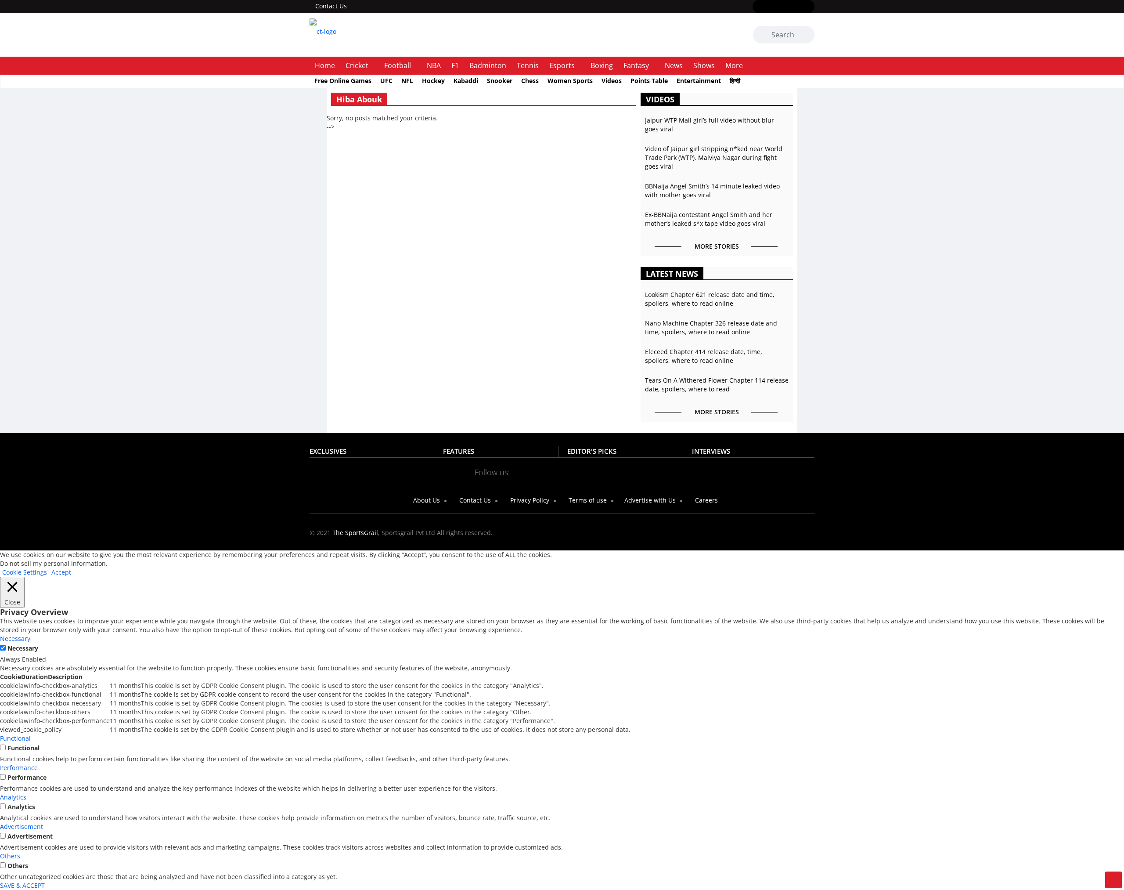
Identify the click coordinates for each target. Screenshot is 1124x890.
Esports (562, 65)
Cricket (357, 65)
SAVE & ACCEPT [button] (22, 885)
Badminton (487, 65)
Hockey (433, 80)
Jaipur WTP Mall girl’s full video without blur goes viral (709, 124)
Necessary (22, 648)
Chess (530, 80)
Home (325, 65)
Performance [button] (19, 767)
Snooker (499, 80)
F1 (455, 65)
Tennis (528, 65)
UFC (386, 80)
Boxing (602, 65)
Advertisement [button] (21, 826)
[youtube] (796, 7)
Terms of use (587, 500)
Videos (612, 80)
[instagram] (783, 7)
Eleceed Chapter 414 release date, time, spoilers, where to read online (703, 356)
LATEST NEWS (672, 273)
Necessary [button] (15, 638)
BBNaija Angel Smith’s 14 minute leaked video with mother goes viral (712, 190)
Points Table (649, 80)
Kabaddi (466, 80)
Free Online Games (342, 80)
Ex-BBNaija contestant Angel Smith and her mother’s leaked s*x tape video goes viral (708, 219)
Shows (704, 65)
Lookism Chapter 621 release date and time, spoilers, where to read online (710, 299)
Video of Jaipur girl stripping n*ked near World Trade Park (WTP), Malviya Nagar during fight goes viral (713, 157)
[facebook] (758, 7)
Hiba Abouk (359, 99)
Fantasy (636, 65)
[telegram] (640, 472)
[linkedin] (808, 7)
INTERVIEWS (711, 451)
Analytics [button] (13, 797)
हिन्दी (735, 80)
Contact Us (331, 6)
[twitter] (770, 7)
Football (397, 65)
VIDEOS (660, 99)
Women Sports (570, 80)
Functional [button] (15, 738)
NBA (434, 65)
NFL (407, 80)
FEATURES (458, 451)
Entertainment (699, 80)
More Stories (717, 246)
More (734, 65)
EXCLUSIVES (328, 451)
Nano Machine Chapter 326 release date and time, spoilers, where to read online (711, 327)
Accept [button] (61, 572)
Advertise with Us (649, 500)
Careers (705, 500)
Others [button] (10, 856)
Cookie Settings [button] (24, 572)
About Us (425, 500)
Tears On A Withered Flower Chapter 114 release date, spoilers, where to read (717, 384)
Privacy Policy (528, 500)
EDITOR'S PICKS (591, 451)
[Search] (806, 36)
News (674, 65)
